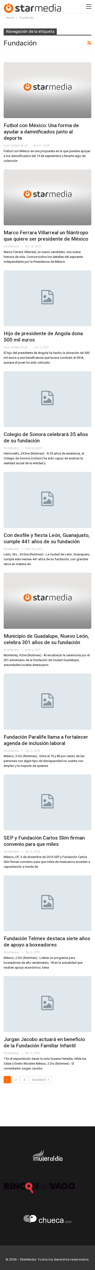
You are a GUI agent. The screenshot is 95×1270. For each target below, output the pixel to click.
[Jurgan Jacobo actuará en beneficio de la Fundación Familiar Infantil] (47, 1004)
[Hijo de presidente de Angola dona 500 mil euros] (47, 298)
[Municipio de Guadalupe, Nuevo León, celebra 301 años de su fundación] (47, 601)
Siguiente (39, 1080)
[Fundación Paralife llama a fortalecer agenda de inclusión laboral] (47, 701)
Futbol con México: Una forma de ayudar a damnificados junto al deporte (41, 132)
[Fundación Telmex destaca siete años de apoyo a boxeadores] (47, 903)
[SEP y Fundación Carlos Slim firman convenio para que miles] (47, 802)
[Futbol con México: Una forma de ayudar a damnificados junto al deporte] (47, 90)
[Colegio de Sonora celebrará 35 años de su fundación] (47, 399)
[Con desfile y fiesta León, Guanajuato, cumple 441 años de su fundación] (47, 500)
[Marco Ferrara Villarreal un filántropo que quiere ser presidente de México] (47, 197)
